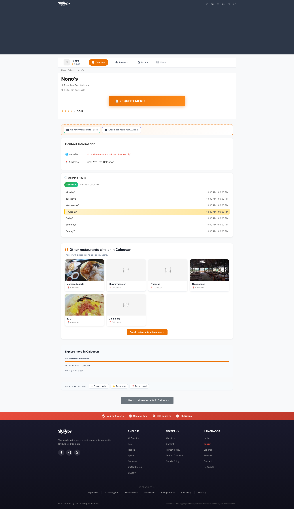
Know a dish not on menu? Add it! (123, 130)
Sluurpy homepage (74, 370)
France (131, 449)
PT (234, 4)
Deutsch (208, 461)
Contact (170, 444)
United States (135, 467)
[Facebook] (61, 453)
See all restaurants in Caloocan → (147, 332)
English (207, 444)
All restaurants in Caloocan (77, 365)
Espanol (208, 449)
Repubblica (93, 492)
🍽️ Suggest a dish (99, 386)
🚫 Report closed (139, 386)
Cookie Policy (172, 461)
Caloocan (72, 70)
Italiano (207, 438)
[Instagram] (69, 453)
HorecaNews (131, 492)
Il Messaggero (112, 492)
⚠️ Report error (119, 386)
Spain (131, 455)
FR (223, 4)
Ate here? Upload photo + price (84, 130)
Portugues (209, 467)
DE (229, 4)
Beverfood (149, 492)
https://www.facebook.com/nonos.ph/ (108, 154)
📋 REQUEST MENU (130, 101)
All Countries (134, 438)
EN (212, 4)
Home (63, 70)
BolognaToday (168, 492)
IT (207, 4)
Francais (208, 455)
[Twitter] (77, 453)
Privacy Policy (173, 449)
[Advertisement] (147, 30)
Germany (132, 461)
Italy (130, 444)
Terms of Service (174, 455)
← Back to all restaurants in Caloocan (147, 400)
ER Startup (186, 492)
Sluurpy (132, 472)
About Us (170, 438)
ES (218, 4)
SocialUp (202, 492)
